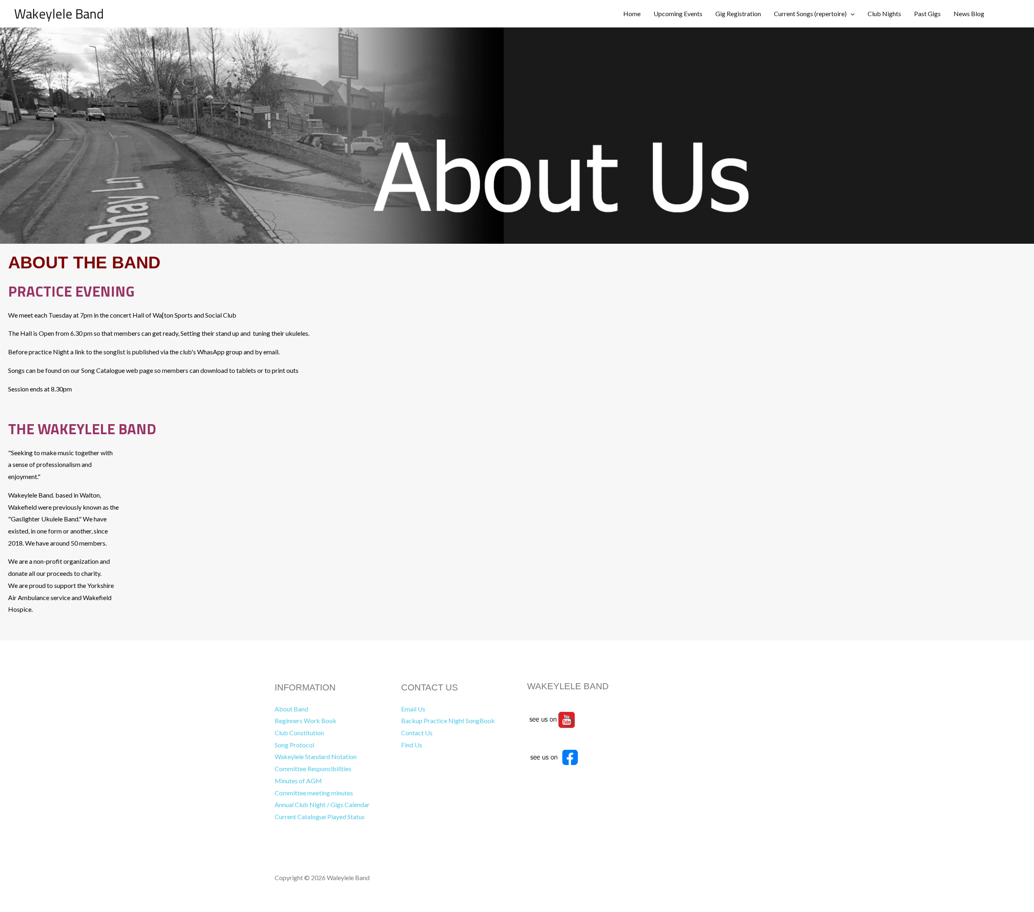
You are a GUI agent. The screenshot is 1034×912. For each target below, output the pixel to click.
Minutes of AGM (298, 780)
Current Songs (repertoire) (810, 13)
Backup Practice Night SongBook (448, 720)
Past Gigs (927, 13)
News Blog (969, 13)
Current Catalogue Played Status (320, 816)
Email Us (413, 709)
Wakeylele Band (59, 14)
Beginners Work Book (305, 720)
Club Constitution (299, 732)
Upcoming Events (678, 13)
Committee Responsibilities (313, 768)
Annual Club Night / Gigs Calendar (322, 804)
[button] (851, 14)
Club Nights (884, 13)
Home (632, 13)
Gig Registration (738, 13)
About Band (291, 709)
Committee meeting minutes (314, 793)
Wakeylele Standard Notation (316, 756)
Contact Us (417, 732)
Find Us (411, 745)
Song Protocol (294, 745)
